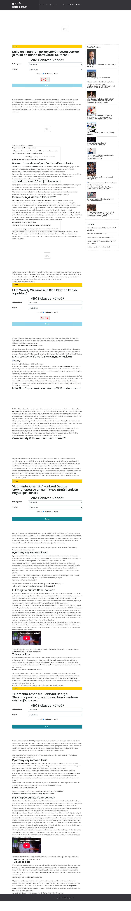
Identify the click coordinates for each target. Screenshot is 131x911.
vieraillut (15, 411)
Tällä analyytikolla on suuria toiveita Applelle (101, 133)
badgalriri (25, 229)
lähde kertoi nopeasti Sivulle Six (42, 277)
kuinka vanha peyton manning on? (24, 580)
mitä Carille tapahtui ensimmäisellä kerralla (27, 345)
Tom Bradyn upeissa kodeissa (98, 78)
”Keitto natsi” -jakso (18, 652)
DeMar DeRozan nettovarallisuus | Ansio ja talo (100, 178)
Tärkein (42, 5)
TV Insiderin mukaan (47, 665)
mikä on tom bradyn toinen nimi (98, 247)
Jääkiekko (71, 5)
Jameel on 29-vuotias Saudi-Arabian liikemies (27, 167)
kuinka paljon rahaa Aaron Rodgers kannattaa (29, 159)
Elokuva (48, 74)
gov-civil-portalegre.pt (65, 898)
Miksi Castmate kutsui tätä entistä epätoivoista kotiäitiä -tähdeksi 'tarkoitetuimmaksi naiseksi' (100, 100)
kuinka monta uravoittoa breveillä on (100, 237)
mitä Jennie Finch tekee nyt (96, 234)
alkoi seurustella (65, 366)
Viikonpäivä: (17, 64)
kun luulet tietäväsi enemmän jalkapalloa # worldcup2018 (32, 225)
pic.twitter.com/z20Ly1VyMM (53, 584)
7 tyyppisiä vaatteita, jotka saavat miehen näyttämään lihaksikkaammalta (100, 157)
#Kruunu (41, 584)
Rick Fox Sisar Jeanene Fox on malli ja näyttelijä (101, 65)
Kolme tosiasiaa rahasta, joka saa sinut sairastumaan (100, 200)
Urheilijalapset (51, 5)
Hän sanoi (58, 234)
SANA (28, 157)
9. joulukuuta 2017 (49, 586)
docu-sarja (37, 433)
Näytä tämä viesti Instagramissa (24, 148)
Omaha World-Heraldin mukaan (65, 598)
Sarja (56, 74)
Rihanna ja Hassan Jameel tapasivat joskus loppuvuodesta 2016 (33, 200)
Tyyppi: (40, 74)
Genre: (15, 69)
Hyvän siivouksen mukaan (21, 556)
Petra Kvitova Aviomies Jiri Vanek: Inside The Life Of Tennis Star (100, 188)
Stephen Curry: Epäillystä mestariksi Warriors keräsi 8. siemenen (101, 87)
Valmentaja (62, 5)
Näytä (47, 85)
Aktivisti (78, 5)
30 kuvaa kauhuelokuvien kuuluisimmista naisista (96, 144)
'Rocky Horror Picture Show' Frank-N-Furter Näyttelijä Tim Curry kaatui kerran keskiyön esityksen (101, 214)
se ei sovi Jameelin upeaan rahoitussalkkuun (59, 185)
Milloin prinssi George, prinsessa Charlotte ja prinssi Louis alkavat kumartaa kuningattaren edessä (99, 117)
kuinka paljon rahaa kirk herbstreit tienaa (27, 670)
